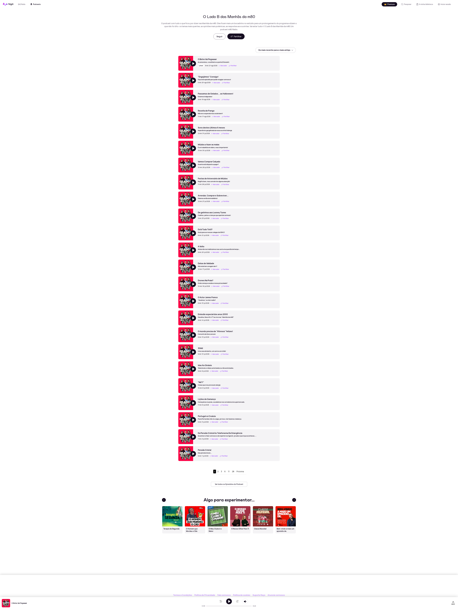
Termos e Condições (182, 595)
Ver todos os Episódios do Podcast (229, 484)
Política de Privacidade (204, 595)
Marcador (223, 66)
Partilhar (238, 36)
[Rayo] (229, 585)
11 (229, 471)
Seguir (219, 36)
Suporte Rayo (259, 595)
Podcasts (37, 4)
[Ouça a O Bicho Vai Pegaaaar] (229, 601)
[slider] (207, 606)
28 (233, 471)
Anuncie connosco (276, 595)
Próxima (240, 471)
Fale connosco (224, 595)
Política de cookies (241, 595)
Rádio (23, 4)
